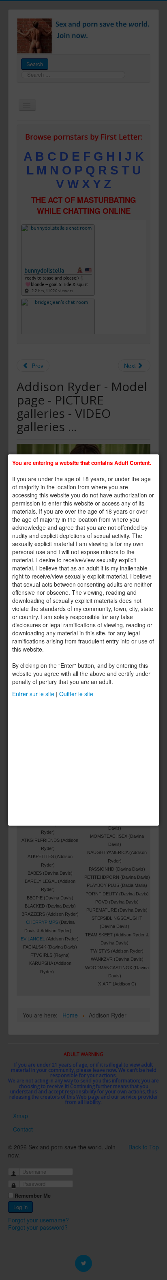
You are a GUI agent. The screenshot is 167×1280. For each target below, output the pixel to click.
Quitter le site (76, 694)
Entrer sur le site (33, 694)
